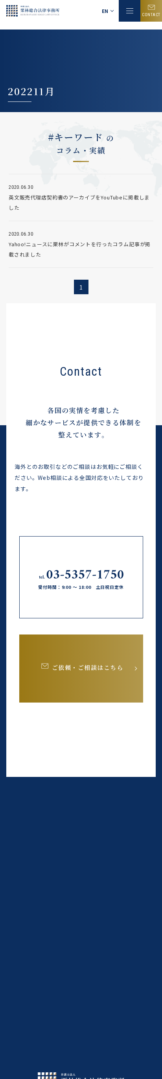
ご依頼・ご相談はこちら (87, 667)
